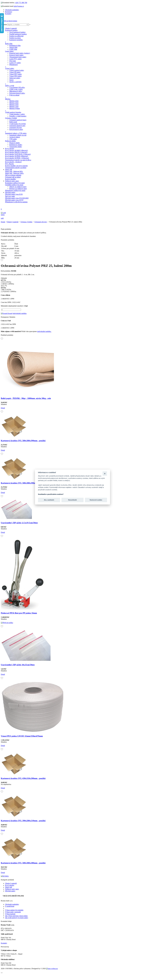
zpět (2, 218)
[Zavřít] (105, 473)
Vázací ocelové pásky (16, 70)
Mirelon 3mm (13, 103)
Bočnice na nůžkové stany (18, 188)
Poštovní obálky (10, 141)
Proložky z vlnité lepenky (17, 116)
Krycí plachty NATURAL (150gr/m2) (18, 154)
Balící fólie (8, 44)
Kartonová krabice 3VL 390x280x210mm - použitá (23, 820)
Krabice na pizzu (15, 38)
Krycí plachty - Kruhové (13, 162)
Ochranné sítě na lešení (13, 177)
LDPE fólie (13, 49)
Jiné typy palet (10, 196)
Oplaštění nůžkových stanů (14, 185)
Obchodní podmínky (12, 10)
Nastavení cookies (96, 500)
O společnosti (9, 906)
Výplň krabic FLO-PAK (17, 124)
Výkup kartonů (10, 914)
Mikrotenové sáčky (15, 91)
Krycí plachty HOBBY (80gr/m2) (16, 150)
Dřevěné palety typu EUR (14, 194)
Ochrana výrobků (11, 118)
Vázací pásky (9, 68)
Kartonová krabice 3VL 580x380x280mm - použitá (23, 863)
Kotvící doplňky (10, 179)
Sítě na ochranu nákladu (13, 175)
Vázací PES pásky (15, 76)
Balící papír (13, 122)
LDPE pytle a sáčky (16, 89)
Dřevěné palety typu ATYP (14, 200)
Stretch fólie (13, 47)
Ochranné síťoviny (15, 127)
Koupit (9, 313)
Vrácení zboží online (13, 896)
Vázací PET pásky (15, 74)
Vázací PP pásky (15, 72)
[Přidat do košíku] (7, 623)
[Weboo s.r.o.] (52, 968)
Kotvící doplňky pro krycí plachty (16, 166)
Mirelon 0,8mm (14, 108)
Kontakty (8, 14)
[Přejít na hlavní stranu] (9, 21)
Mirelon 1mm (13, 106)
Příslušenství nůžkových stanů (15, 190)
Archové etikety (14, 137)
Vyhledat (4, 24)
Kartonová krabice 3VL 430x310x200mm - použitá (23, 778)
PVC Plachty (9, 164)
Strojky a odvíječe (15, 82)
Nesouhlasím (72, 500)
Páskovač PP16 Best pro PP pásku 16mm (19, 613)
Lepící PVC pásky (15, 59)
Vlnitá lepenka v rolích (17, 114)
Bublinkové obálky (15, 145)
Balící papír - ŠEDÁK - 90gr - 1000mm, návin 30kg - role (26, 398)
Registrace (8, 12)
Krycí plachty (9, 148)
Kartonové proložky (16, 40)
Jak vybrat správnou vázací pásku (16, 916)
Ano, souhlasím (49, 500)
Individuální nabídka (20, 313)
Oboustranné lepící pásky (17, 57)
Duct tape (12, 61)
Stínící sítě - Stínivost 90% (14, 171)
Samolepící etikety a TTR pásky (16, 133)
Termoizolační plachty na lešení (15, 167)
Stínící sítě (8, 169)
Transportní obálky (15, 147)
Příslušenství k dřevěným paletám (16, 202)
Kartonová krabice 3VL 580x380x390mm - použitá (23, 440)
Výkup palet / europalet (13, 912)
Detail (3, 408)
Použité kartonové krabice (18, 34)
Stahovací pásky (14, 78)
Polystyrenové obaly (16, 129)
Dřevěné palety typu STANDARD (17, 198)
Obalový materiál (11, 28)
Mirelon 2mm (13, 101)
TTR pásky (13, 139)
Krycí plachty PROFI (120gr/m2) (16, 152)
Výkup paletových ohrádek (14, 910)
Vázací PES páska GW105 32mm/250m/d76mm (22, 736)
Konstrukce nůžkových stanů (15, 183)
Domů (3, 222)
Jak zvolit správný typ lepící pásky (16, 918)
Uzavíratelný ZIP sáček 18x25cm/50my (18, 665)
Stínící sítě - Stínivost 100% (14, 173)
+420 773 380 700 (21, 2)
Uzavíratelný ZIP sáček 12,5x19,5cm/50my (19, 523)
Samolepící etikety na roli (17, 135)
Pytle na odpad (14, 95)
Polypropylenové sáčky (17, 93)
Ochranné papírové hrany (17, 120)
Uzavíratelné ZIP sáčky (17, 87)
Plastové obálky (14, 143)
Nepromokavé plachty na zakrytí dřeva (18, 160)
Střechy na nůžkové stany (18, 187)
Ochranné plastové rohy (17, 126)
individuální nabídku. (44, 331)
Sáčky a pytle (9, 85)
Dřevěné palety (10, 192)
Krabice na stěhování (16, 36)
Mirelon (7, 99)
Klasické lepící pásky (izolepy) (19, 53)
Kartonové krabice (11, 30)
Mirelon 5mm (13, 105)
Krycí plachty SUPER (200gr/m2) (16, 156)
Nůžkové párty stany (12, 181)
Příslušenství (13, 64)
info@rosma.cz (19, 6)
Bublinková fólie (15, 45)
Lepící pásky (9, 51)
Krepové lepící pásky (16, 55)
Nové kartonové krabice (17, 32)
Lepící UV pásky (15, 63)
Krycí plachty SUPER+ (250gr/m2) (17, 158)
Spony (11, 80)
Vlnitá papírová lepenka (13, 112)
